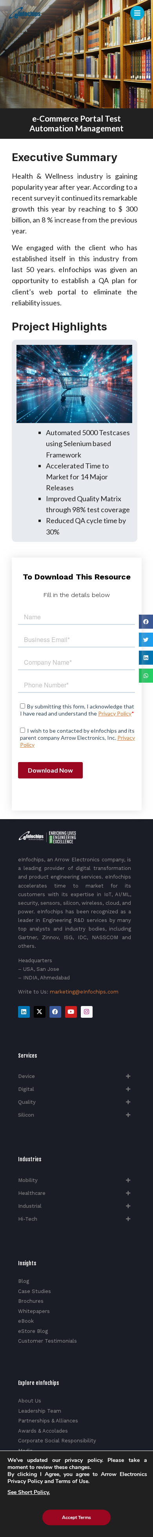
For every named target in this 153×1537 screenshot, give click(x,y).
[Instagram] (87, 1012)
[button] (146, 622)
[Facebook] (55, 1012)
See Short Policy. (28, 1492)
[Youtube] (71, 1012)
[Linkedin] (24, 1012)
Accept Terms (76, 1517)
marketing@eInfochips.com (84, 992)
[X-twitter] (40, 1012)
